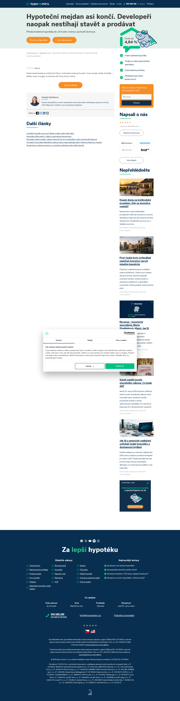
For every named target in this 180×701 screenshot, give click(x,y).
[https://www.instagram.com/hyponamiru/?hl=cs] (85, 541)
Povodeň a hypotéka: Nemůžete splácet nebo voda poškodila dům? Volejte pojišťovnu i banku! (64, 142)
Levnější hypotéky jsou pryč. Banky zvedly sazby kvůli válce (50, 133)
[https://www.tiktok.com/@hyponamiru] (98, 541)
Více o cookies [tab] (121, 340)
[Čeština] (87, 631)
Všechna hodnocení (131, 133)
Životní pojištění (82, 4)
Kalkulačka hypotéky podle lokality (40, 587)
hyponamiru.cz (32, 53)
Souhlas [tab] (59, 340)
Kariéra (83, 566)
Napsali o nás (45, 53)
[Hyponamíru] (37, 4)
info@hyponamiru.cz (90, 615)
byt (43, 76)
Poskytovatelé (35, 574)
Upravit (88, 366)
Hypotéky (70, 4)
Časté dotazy (34, 566)
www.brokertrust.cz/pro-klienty (97, 645)
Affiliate (32, 582)
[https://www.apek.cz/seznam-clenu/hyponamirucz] (90, 692)
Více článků (131, 160)
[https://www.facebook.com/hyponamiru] (81, 541)
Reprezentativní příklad (38, 570)
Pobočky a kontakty (124, 615)
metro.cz (37, 68)
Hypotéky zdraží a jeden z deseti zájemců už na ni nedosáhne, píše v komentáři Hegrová (61, 139)
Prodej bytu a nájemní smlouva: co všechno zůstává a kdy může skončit (55, 145)
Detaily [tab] (90, 340)
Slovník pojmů (60, 566)
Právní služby (85, 582)
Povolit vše (120, 366)
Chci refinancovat (64, 40)
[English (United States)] (93, 631)
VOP (56, 582)
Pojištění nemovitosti (99, 4)
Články (112, 4)
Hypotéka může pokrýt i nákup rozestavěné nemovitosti (48, 136)
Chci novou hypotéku (38, 40)
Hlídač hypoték (86, 574)
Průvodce (84, 570)
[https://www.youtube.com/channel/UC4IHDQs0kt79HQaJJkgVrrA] (90, 541)
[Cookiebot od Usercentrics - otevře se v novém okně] (125, 333)
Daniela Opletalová (50, 97)
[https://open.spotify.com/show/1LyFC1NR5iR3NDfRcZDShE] (94, 541)
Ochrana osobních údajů (90, 578)
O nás (119, 4)
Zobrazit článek (70, 85)
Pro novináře (34, 578)
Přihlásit (150, 4)
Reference (59, 578)
